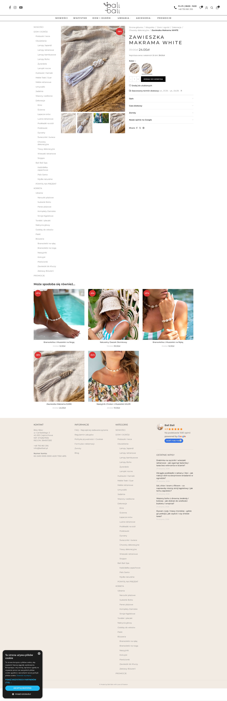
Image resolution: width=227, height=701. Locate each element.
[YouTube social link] (21, 8)
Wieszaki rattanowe (47, 153)
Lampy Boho (44, 59)
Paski (38, 234)
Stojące (41, 158)
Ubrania (39, 193)
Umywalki (40, 87)
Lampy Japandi (45, 45)
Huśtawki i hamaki (44, 73)
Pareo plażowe (44, 207)
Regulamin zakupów (84, 434)
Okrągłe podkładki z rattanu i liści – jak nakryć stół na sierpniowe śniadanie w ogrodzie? (174, 475)
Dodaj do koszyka (153, 79)
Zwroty (78, 448)
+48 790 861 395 (185, 9)
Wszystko (150, 27)
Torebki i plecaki (43, 220)
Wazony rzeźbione (44, 96)
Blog (77, 453)
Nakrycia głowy (43, 225)
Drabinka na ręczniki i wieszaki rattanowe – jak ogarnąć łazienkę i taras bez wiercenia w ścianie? (172, 463)
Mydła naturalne (45, 179)
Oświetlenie (41, 41)
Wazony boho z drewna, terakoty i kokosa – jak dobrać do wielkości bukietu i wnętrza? (172, 501)
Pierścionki (43, 262)
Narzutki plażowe (46, 197)
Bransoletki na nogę (47, 248)
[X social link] (140, 128)
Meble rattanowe (43, 82)
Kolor (132, 61)
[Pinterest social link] (143, 128)
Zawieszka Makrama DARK (59, 404)
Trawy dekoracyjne (46, 149)
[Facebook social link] (10, 8)
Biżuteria (40, 239)
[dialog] (22, 674)
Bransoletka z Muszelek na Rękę (168, 342)
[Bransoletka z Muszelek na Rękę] (168, 314)
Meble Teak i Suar (44, 77)
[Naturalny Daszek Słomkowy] (113, 314)
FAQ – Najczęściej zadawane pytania (91, 430)
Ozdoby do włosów (44, 229)
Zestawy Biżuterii (46, 271)
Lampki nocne (44, 68)
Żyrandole (42, 64)
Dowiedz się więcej (24, 675)
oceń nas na (172, 440)
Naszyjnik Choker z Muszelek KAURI (114, 404)
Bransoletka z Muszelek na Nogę (59, 342)
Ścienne (41, 110)
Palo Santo (43, 174)
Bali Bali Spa (41, 163)
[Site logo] (113, 7)
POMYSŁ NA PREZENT (46, 184)
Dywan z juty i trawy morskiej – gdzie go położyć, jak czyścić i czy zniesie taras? (174, 513)
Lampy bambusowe (47, 54)
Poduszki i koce (43, 36)
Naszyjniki (42, 252)
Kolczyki (41, 257)
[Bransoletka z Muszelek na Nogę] (59, 314)
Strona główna (136, 27)
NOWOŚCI (38, 27)
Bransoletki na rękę (46, 243)
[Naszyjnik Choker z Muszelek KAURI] (113, 376)
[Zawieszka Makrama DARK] (59, 376)
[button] (64, 123)
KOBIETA (38, 188)
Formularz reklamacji (84, 444)
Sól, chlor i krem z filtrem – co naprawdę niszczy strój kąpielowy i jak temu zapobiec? (174, 488)
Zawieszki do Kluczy (47, 266)
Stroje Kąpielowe (45, 216)
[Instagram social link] (15, 8)
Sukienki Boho (44, 202)
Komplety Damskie (47, 211)
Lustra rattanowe (45, 119)
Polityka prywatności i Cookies (89, 439)
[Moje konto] (206, 7)
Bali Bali (170, 425)
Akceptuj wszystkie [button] (22, 688)
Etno (40, 105)
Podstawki (42, 128)
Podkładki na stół (46, 123)
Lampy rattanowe (46, 50)
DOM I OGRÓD (41, 32)
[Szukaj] (212, 7)
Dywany (41, 132)
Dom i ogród (163, 27)
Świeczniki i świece (46, 137)
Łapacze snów (44, 114)
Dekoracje (40, 100)
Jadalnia (39, 91)
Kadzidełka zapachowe (43, 168)
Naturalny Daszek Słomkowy (113, 342)
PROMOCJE (39, 275)
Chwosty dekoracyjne (43, 143)
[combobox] (39, 653)
